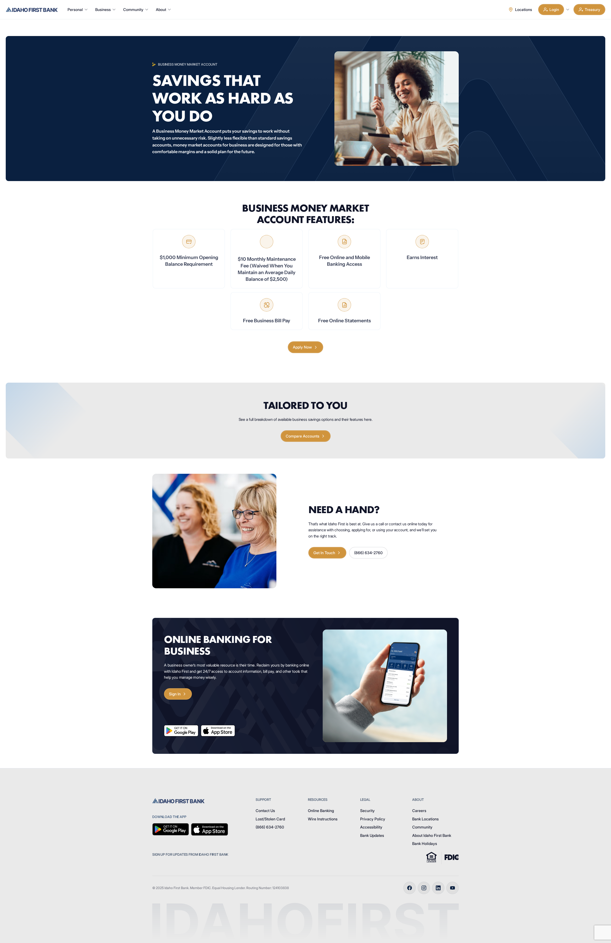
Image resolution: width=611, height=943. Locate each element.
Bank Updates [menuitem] (372, 835)
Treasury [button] (592, 9)
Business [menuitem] (103, 9)
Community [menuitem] (133, 9)
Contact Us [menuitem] (265, 810)
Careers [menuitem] (419, 810)
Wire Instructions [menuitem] (322, 819)
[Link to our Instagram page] (424, 888)
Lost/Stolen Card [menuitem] (270, 819)
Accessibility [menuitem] (371, 827)
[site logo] (32, 9)
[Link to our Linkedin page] (438, 888)
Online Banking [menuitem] (321, 810)
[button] (567, 9)
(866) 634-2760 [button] (368, 552)
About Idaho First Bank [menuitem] (431, 835)
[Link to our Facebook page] (409, 888)
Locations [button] (523, 9)
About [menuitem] (161, 9)
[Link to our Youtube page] (452, 888)
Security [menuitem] (367, 810)
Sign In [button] (175, 694)
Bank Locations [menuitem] (425, 819)
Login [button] (554, 9)
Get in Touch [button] (324, 552)
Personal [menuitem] (75, 9)
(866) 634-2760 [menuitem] (270, 827)
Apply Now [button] (302, 347)
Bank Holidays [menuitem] (424, 843)
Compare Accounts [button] (302, 436)
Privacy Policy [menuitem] (372, 819)
